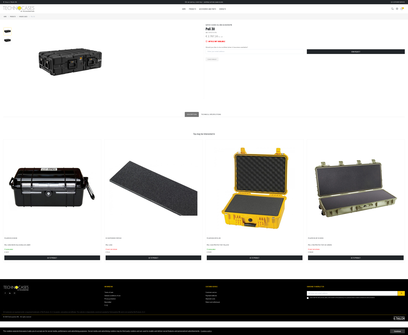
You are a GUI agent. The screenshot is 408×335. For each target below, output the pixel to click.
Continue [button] (397, 331)
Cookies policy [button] (206, 331)
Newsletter (107, 302)
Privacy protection (110, 299)
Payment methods (211, 296)
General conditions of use (112, 296)
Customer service (398, 2)
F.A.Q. (106, 305)
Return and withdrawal (213, 302)
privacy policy (324, 297)
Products (13, 16)
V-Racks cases (23, 16)
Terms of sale (108, 292)
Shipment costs (210, 299)
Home (5, 16)
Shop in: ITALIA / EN (10, 2)
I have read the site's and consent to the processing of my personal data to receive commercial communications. (342, 297)
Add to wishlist (212, 59)
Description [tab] (192, 114)
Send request (355, 52)
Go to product (52, 258)
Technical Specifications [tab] (211, 114)
